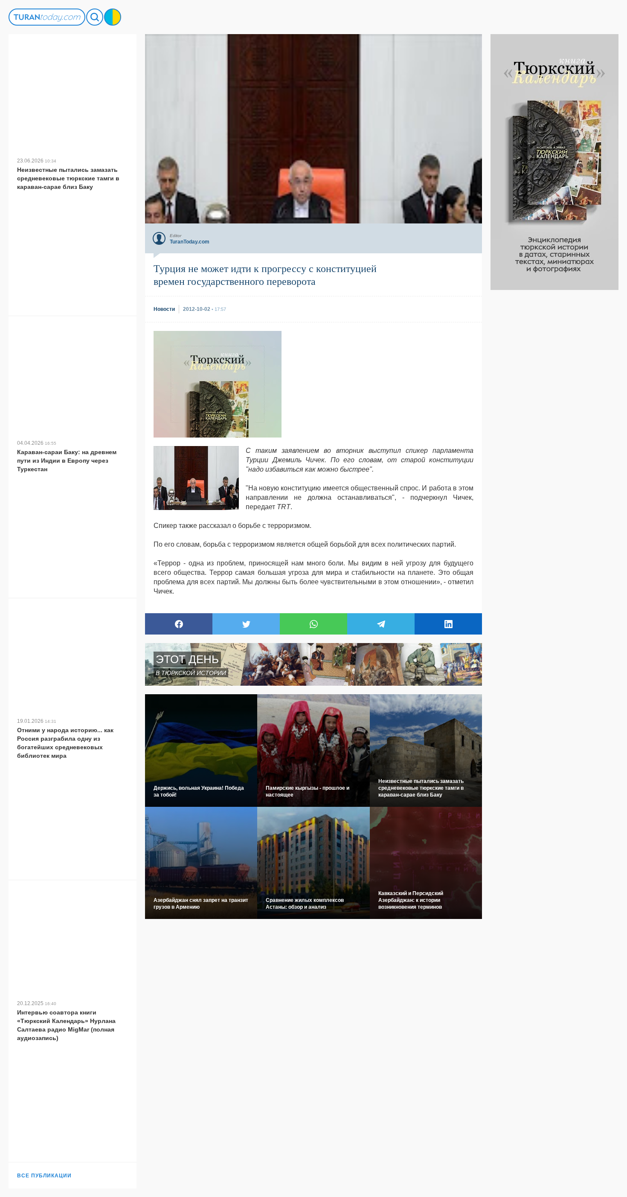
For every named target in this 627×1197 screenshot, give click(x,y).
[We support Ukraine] (112, 17)
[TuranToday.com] (47, 17)
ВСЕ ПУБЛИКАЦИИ (44, 1176)
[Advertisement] (554, 418)
